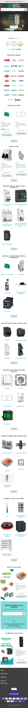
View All (14, 141)
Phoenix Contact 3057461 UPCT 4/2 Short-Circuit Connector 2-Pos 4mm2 (21, 166)
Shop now (14, 27)
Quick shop (7, 132)
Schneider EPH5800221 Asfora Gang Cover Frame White (21, 125)
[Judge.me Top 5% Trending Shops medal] (14, 43)
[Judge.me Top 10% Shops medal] (20, 43)
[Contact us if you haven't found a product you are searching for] (14, 623)
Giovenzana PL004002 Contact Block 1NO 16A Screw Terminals (6, 125)
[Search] (25, 9)
